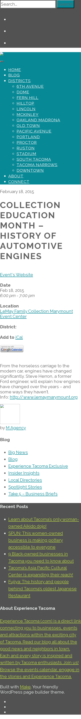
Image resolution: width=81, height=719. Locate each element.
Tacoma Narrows (37, 164)
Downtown (30, 170)
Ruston (26, 148)
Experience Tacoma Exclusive (38, 466)
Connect (18, 181)
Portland (28, 136)
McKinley (28, 114)
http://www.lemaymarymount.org (44, 397)
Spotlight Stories (25, 486)
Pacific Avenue (34, 131)
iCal (19, 337)
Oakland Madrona (38, 120)
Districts (19, 80)
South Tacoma (34, 159)
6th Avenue (30, 86)
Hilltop (25, 103)
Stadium (26, 153)
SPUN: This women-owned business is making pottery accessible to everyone (35, 540)
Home (14, 69)
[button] (65, 4)
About (15, 176)
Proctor (27, 142)
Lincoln (26, 109)
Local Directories (25, 480)
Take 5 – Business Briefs (33, 493)
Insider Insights (23, 473)
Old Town (28, 125)
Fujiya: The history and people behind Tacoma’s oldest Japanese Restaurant (42, 588)
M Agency (16, 427)
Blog (14, 75)
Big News (18, 452)
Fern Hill (27, 97)
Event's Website (16, 274)
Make (25, 686)
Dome (23, 92)
